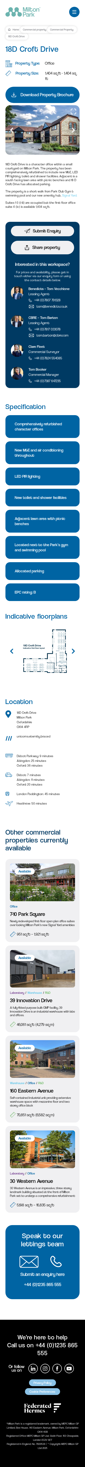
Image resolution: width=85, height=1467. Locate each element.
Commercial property (34, 29)
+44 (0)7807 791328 (47, 300)
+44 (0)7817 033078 (47, 329)
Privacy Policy (43, 1383)
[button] (73, 130)
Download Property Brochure (47, 94)
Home (16, 29)
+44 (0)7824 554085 (48, 358)
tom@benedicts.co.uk (52, 306)
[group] (42, 130)
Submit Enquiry (47, 231)
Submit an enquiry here (42, 1274)
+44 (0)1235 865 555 (42, 1284)
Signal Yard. (69, 195)
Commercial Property (61, 29)
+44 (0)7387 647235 (47, 381)
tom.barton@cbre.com (52, 335)
